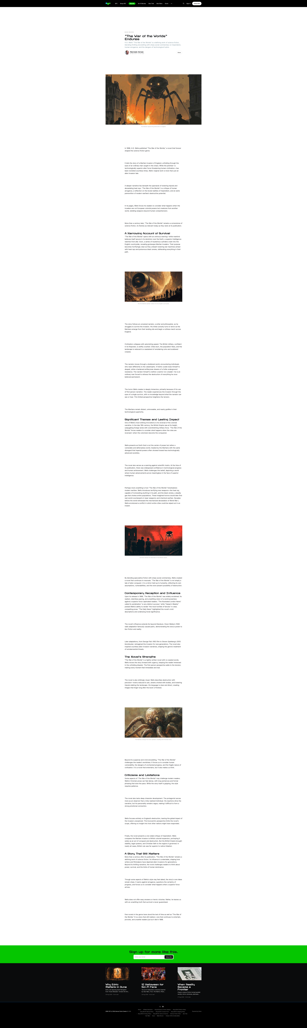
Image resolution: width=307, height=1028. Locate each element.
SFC (116, 3)
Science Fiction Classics (121, 1011)
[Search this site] (183, 3)
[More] (171, 3)
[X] (160, 1006)
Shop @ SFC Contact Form (162, 1011)
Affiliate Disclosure (148, 1009)
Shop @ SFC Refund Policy (147, 1011)
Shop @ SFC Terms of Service (160, 1013)
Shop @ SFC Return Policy (179, 1009)
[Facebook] (163, 1006)
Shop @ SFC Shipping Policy (178, 1011)
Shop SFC (123, 3)
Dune (166, 3)
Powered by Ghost (196, 1011)
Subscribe (197, 3)
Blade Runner (160, 1015)
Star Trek (151, 3)
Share (179, 52)
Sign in (188, 3)
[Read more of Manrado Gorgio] (127, 52)
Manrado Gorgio (137, 51)
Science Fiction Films (175, 1013)
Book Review (129, 32)
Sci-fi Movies (142, 3)
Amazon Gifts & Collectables (173, 1015)
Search (132, 3)
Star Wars (159, 3)
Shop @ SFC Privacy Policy (144, 1013)
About (139, 1009)
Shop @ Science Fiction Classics (163, 1009)
